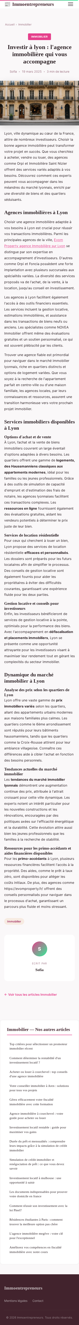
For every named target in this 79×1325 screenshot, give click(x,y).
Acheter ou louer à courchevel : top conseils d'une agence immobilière (38, 1074)
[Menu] (70, 4)
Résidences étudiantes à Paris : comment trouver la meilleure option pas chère (36, 1222)
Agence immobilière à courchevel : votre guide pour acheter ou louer (36, 1116)
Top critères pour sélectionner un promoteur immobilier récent (38, 1046)
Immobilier (25, 24)
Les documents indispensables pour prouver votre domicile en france (38, 1194)
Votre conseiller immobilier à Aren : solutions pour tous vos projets (39, 1088)
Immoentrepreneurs (29, 4)
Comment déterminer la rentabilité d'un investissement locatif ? (35, 1060)
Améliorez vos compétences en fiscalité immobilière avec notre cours (35, 1249)
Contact (37, 1300)
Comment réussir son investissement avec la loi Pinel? (38, 1208)
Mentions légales (15, 1300)
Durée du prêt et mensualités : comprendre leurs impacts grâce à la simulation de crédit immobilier (38, 1145)
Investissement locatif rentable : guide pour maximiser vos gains (37, 1129)
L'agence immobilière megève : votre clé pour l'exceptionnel (36, 1236)
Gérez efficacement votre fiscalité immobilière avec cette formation (31, 1102)
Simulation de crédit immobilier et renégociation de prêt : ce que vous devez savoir (36, 1164)
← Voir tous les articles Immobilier (30, 995)
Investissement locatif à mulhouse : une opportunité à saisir (35, 1180)
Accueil (10, 24)
